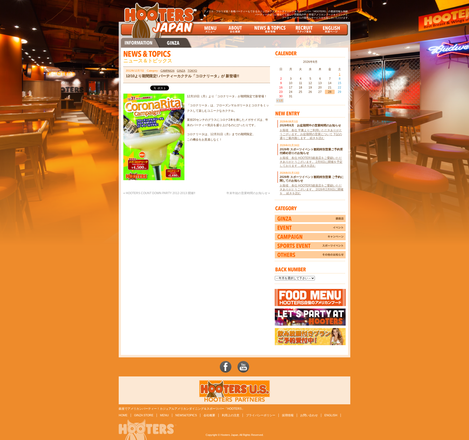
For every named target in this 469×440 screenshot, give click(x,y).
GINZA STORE (143, 415)
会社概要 (209, 415)
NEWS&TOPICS (186, 415)
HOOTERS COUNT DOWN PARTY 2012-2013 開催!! (160, 193)
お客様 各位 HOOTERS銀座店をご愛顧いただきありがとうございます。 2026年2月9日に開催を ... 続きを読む (311, 189)
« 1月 (280, 100)
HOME (123, 415)
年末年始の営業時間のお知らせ (246, 193)
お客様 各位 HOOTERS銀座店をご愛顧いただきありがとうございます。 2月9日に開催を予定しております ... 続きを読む (311, 161)
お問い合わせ (309, 415)
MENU (164, 415)
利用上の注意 (230, 415)
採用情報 (288, 415)
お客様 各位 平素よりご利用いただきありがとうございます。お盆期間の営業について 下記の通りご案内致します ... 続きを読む (311, 134)
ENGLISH (330, 415)
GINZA (181, 70)
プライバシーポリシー (260, 415)
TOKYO (192, 70)
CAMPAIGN (167, 70)
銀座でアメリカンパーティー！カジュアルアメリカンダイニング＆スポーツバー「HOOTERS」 (182, 408)
